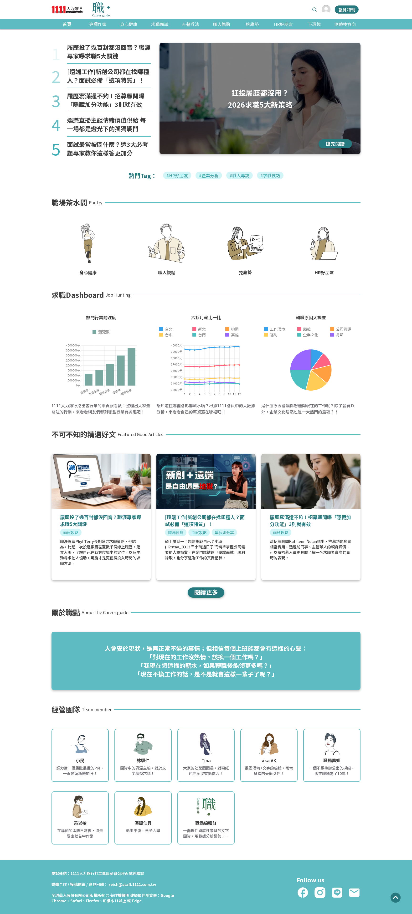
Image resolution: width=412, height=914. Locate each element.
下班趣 (314, 24)
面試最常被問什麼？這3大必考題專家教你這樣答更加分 (107, 148)
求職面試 (159, 24)
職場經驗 (175, 532)
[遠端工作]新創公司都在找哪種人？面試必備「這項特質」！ (108, 75)
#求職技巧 (270, 175)
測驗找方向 (345, 24)
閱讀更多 (206, 592)
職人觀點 (221, 24)
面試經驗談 (134, 873)
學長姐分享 (224, 532)
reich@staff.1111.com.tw (132, 884)
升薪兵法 (190, 24)
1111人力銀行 (82, 873)
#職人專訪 (239, 175)
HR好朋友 (283, 24)
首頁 (67, 24)
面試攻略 (70, 532)
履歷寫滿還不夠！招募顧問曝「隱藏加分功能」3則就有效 (105, 100)
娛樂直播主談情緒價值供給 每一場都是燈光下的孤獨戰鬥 (106, 124)
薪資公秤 (117, 873)
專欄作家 (97, 24)
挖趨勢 (252, 24)
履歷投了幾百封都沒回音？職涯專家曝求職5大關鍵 (108, 51)
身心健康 (128, 24)
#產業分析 (209, 175)
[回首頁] (81, 9)
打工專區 (102, 873)
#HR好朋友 (177, 175)
